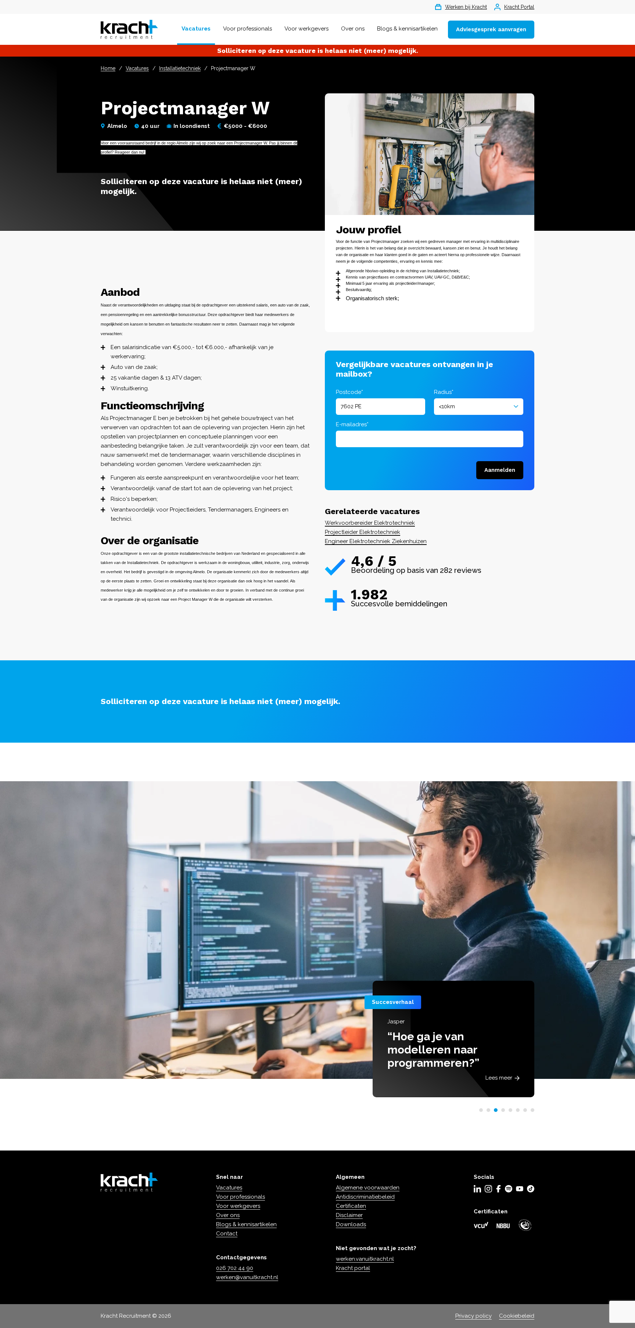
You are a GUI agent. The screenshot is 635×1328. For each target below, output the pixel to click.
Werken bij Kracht (466, 7)
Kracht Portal (519, 7)
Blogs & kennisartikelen (407, 28)
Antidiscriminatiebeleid (365, 1197)
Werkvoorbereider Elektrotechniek (370, 523)
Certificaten (351, 1206)
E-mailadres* (352, 424)
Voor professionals (247, 28)
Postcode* (349, 392)
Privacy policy (473, 1316)
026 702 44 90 (234, 1268)
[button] (481, 1110)
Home (108, 68)
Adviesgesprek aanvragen (491, 29)
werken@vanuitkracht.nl (247, 1277)
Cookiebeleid (516, 1316)
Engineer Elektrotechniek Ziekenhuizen (376, 541)
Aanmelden (499, 470)
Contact (226, 1233)
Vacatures (196, 28)
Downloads (351, 1224)
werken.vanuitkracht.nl (365, 1259)
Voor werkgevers (306, 28)
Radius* (443, 392)
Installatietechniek (180, 68)
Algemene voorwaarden (367, 1187)
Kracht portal (353, 1268)
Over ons (353, 28)
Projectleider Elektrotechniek (362, 532)
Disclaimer (349, 1215)
